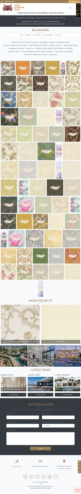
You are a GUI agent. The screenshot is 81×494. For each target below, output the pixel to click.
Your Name (10, 413)
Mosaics (59, 45)
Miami (32, 488)
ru (74, 10)
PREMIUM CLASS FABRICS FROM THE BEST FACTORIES (54, 48)
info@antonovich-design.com (40, 466)
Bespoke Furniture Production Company (24, 42)
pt (74, 8)
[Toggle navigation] (70, 8)
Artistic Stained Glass (71, 45)
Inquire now (74, 2)
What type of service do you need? (54, 422)
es (74, 6)
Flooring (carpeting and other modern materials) (37, 51)
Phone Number (11, 422)
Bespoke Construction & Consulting (15, 45)
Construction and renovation (63, 51)
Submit (40, 448)
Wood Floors (29, 48)
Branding (52, 45)
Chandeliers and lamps (16, 48)
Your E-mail (46, 413)
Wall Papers (53, 54)
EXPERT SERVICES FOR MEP (38, 45)
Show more (13, 395)
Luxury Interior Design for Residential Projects (55, 42)
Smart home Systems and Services (35, 54)
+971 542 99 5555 (17, 466)
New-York (44, 488)
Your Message (11, 430)
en (74, 4)
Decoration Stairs (13, 51)
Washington (37, 488)
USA (40, 484)
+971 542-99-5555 (9, 1)
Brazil (49, 488)
